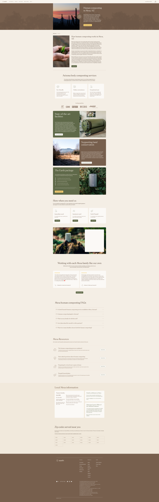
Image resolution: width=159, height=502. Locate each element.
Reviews (81, 471)
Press (89, 469)
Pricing (81, 466)
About (89, 462)
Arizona (54, 33)
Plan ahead (81, 467)
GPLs (97, 466)
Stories (89, 466)
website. (87, 415)
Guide (89, 464)
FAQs (89, 471)
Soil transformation (83, 464)
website (91, 398)
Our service (81, 462)
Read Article (103, 349)
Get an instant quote (87, 25)
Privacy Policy (98, 464)
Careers (89, 477)
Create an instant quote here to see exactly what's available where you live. (68, 433)
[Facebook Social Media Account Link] (67, 481)
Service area (82, 469)
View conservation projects (86, 162)
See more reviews (79, 292)
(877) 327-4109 (59, 397)
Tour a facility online (59, 134)
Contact (89, 475)
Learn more (74, 66)
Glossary (89, 473)
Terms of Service (98, 462)
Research (89, 467)
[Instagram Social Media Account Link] (71, 481)
